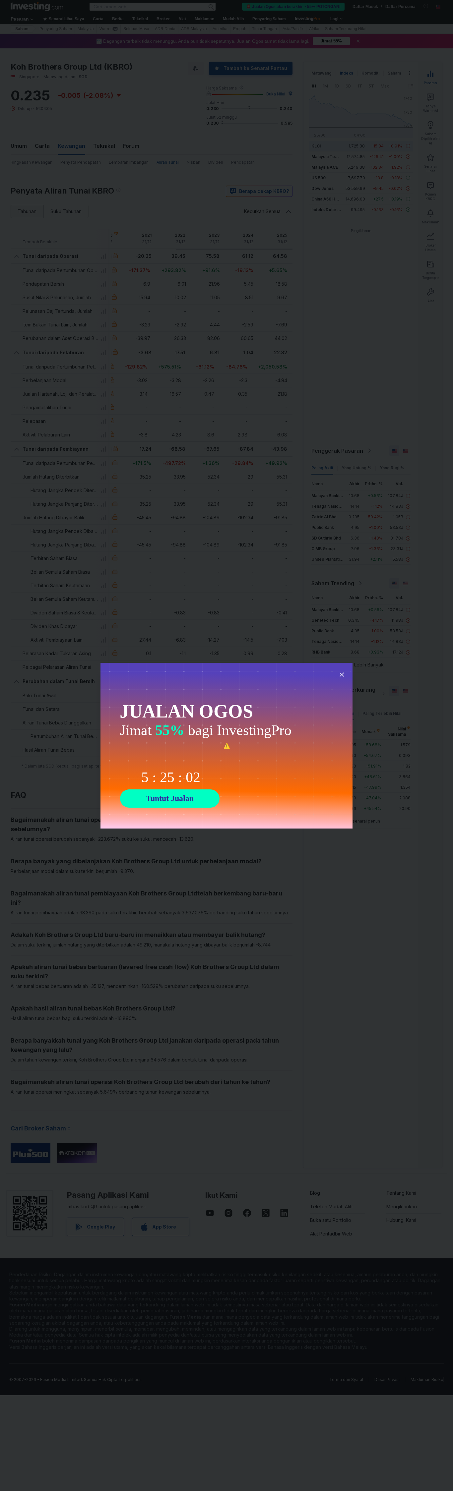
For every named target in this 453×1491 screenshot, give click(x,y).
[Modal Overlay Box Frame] (226, 746)
